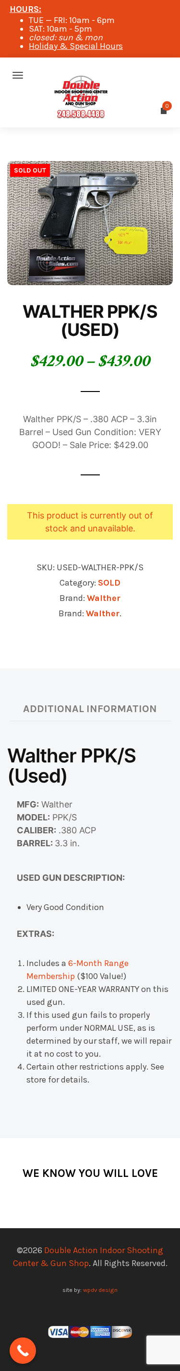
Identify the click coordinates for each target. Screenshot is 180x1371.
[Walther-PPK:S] (90, 222)
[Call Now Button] (23, 1350)
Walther (103, 598)
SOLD (109, 582)
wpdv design (100, 1289)
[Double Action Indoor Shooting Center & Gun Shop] (90, 75)
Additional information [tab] (90, 708)
